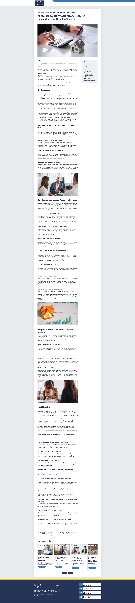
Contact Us (58, 590)
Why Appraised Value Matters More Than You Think (90, 66)
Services (58, 586)
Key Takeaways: (87, 64)
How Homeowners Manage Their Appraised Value (89, 69)
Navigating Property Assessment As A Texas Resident (88, 75)
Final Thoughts (87, 78)
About (57, 585)
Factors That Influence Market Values (90, 72)
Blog (57, 591)
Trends (58, 593)
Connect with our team (62, 427)
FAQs (57, 587)
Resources (58, 589)
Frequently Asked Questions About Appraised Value (89, 81)
